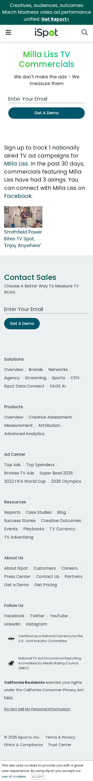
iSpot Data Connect (24, 386)
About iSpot (16, 568)
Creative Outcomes (61, 521)
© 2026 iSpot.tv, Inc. (22, 737)
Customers (44, 568)
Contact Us (47, 576)
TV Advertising (18, 537)
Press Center (17, 576)
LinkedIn (12, 624)
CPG (75, 378)
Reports (12, 512)
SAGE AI (58, 386)
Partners (73, 576)
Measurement (18, 425)
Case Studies (39, 512)
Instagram (36, 624)
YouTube (59, 616)
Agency (12, 378)
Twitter (37, 616)
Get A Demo (46, 113)
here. (8, 697)
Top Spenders (40, 465)
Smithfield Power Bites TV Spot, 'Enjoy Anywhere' (23, 239)
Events (11, 529)
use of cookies (14, 776)
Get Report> (55, 19)
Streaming (35, 378)
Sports (58, 378)
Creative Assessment (50, 417)
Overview (13, 370)
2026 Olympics (66, 481)
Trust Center (59, 744)
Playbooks (33, 529)
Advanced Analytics (24, 434)
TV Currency (62, 529)
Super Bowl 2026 (56, 473)
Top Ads (12, 465)
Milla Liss (16, 163)
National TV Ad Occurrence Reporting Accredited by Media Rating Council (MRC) (49, 663)
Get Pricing (45, 585)
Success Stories (20, 521)
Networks (58, 370)
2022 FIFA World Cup (25, 481)
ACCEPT (37, 777)
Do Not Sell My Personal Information (37, 709)
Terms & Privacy (60, 737)
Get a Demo (16, 585)
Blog (61, 512)
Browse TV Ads (19, 473)
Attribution (49, 425)
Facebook (18, 196)
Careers (69, 568)
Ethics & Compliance (23, 744)
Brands (36, 370)
